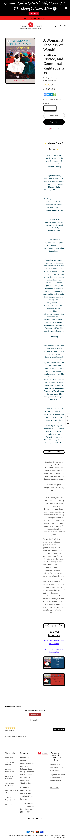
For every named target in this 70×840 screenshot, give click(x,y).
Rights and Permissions (9, 771)
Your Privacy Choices (9, 763)
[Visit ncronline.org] (54, 669)
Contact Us (9, 757)
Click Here (54, 788)
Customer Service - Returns (11, 792)
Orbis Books (17, 835)
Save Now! (34, 14)
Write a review (35, 714)
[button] (4, 26)
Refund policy (39, 835)
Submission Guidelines (9, 785)
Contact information (59, 837)
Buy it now (54, 122)
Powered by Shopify (27, 835)
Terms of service (60, 835)
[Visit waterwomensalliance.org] (54, 685)
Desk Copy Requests (9, 778)
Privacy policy (49, 835)
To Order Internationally (10, 799)
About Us (8, 804)
